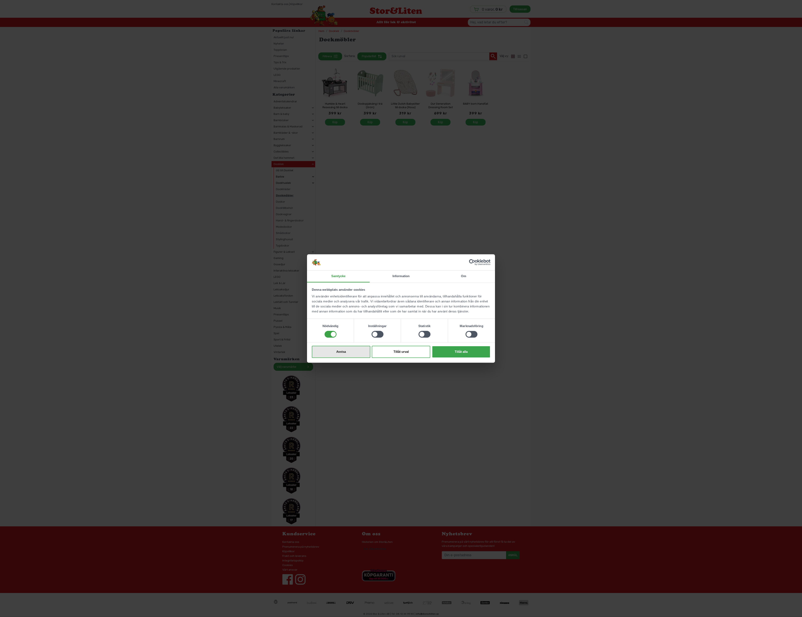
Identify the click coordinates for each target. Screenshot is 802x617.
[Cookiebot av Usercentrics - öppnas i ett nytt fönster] (472, 262)
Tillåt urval (401, 351)
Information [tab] (401, 276)
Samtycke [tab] (338, 276)
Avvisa (341, 351)
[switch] (377, 334)
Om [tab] (463, 276)
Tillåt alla (461, 351)
